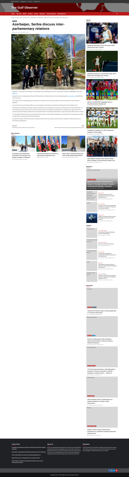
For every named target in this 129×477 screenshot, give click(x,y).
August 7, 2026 (100, 344)
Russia (94, 335)
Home (13, 13)
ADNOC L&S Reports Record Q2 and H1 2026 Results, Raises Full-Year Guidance (107, 218)
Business (42, 13)
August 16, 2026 (99, 105)
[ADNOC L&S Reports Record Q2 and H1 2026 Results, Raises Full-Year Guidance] (91, 218)
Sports (36, 13)
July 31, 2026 (100, 405)
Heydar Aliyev (71, 96)
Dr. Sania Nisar (101, 245)
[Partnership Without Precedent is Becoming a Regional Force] (48, 144)
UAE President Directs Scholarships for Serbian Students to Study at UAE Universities (100, 401)
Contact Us (30, 1)
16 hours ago (75, 157)
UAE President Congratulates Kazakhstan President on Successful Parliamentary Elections (27, 461)
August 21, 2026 (99, 49)
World (24, 13)
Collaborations (37, 1)
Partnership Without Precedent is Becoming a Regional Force (26, 455)
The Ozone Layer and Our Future (106, 243)
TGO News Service (16, 32)
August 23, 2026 (108, 245)
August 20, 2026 (100, 188)
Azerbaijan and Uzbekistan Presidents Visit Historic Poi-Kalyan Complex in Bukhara (21, 155)
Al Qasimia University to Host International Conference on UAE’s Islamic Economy (106, 196)
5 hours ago (25, 159)
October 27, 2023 (25, 32)
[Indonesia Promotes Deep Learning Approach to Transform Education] (102, 298)
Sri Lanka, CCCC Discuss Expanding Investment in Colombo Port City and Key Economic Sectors (107, 207)
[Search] (117, 14)
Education (89, 307)
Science (30, 13)
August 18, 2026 (111, 257)
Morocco (89, 98)
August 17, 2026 (100, 77)
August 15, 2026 (99, 162)
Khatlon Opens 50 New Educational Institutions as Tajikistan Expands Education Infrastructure (101, 431)
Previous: (23, 126)
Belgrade (14, 93)
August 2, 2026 (98, 374)
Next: (69, 126)
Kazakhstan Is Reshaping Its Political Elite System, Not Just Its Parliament (29, 452)
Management (23, 1)
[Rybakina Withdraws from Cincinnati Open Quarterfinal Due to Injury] (102, 33)
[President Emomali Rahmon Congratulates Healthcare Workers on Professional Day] (91, 255)
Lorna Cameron (101, 235)
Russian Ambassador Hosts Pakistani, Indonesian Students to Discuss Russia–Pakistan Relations (100, 341)
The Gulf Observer (24, 7)
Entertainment (61, 13)
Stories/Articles (51, 13)
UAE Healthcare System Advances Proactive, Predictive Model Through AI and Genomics (107, 266)
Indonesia (94, 307)
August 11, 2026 (99, 314)
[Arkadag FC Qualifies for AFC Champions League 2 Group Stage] (102, 117)
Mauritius (93, 179)
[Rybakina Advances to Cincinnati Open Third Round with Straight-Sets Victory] (102, 61)
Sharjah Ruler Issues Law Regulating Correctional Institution (26, 457)
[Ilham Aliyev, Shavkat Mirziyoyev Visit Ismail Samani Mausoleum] (73, 144)
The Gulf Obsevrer (74, 474)
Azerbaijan (14, 21)
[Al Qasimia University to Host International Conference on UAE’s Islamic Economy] (91, 196)
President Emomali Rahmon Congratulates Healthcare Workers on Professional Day (107, 255)
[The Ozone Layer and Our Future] (91, 244)
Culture (89, 365)
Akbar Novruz (40, 157)
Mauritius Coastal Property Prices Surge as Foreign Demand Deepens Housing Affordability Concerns (100, 184)
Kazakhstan (90, 41)
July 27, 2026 (98, 435)
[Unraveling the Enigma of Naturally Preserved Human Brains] (91, 233)
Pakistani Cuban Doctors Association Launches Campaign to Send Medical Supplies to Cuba (107, 277)
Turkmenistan (93, 126)
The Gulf (18, 13)
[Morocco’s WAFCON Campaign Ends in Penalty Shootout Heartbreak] (102, 89)
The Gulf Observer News (17, 159)
